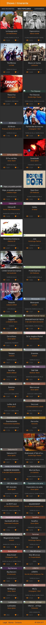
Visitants (11, 356)
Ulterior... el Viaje (34, 606)
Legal (5, 622)
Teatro (27, 493)
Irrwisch (34, 356)
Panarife (11, 302)
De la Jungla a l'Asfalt (34, 336)
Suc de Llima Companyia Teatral (35, 506)
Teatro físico (40, 133)
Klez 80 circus (34, 555)
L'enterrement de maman (11, 271)
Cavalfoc (34, 521)
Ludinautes (11, 606)
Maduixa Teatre (35, 373)
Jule (34, 239)
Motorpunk (34, 302)
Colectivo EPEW (11, 305)
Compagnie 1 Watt (35, 129)
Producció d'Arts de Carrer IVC (11, 129)
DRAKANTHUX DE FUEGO (34, 319)
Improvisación (34, 37)
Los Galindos (34, 472)
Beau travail (11, 555)
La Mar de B (11, 404)
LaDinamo (34, 65)
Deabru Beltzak (11, 373)
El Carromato (11, 574)
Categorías (39, 9)
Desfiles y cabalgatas (11, 393)
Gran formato (29, 326)
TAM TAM (34, 370)
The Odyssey (35, 95)
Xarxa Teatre (12, 161)
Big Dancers (11, 572)
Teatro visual (29, 101)
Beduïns (11, 387)
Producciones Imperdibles (11, 424)
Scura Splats (12, 97)
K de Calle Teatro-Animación (34, 322)
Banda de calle (37, 69)
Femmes (34, 538)
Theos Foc (11, 95)
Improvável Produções (11, 523)
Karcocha (34, 421)
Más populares (24, 9)
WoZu (34, 589)
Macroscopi (34, 387)
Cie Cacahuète (11, 273)
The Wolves (11, 63)
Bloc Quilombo (34, 339)
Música (29, 69)
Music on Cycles (34, 63)
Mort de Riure (34, 470)
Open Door (34, 190)
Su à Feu (11, 370)
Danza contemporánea (11, 427)
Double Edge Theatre (34, 97)
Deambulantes (11, 421)
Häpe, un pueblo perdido (11, 190)
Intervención (11, 527)
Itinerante (8, 101)
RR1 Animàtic (11, 487)
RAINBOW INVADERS (11, 470)
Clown (6, 37)
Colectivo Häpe (11, 192)
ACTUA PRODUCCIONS (11, 506)
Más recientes (8, 9)
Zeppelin (11, 319)
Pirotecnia (15, 101)
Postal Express (34, 271)
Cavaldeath (34, 158)
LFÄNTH (34, 572)
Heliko (34, 207)
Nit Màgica (11, 589)
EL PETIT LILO (11, 504)
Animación (6, 213)
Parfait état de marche (34, 127)
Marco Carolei (34, 33)
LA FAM (11, 65)
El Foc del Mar (11, 158)
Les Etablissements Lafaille (34, 406)
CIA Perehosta (34, 192)
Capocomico (34, 31)
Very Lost (34, 404)
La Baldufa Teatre (11, 322)
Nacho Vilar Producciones (11, 209)
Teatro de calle (14, 37)
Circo (34, 561)
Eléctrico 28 (11, 241)
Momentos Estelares (12, 239)
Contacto (18, 622)
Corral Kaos (11, 336)
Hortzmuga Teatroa (34, 241)
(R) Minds (11, 127)
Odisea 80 (11, 207)
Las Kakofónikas (11, 33)
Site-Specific (11, 245)
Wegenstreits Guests (12, 538)
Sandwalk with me (11, 521)
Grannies (34, 353)
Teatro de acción (39, 101)
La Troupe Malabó (34, 557)
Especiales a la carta (34, 487)
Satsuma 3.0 (11, 453)
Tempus (11, 353)
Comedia (11, 326)
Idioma (10, 622)
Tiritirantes (34, 608)
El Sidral (34, 209)
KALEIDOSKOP (34, 504)
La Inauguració (11, 31)
